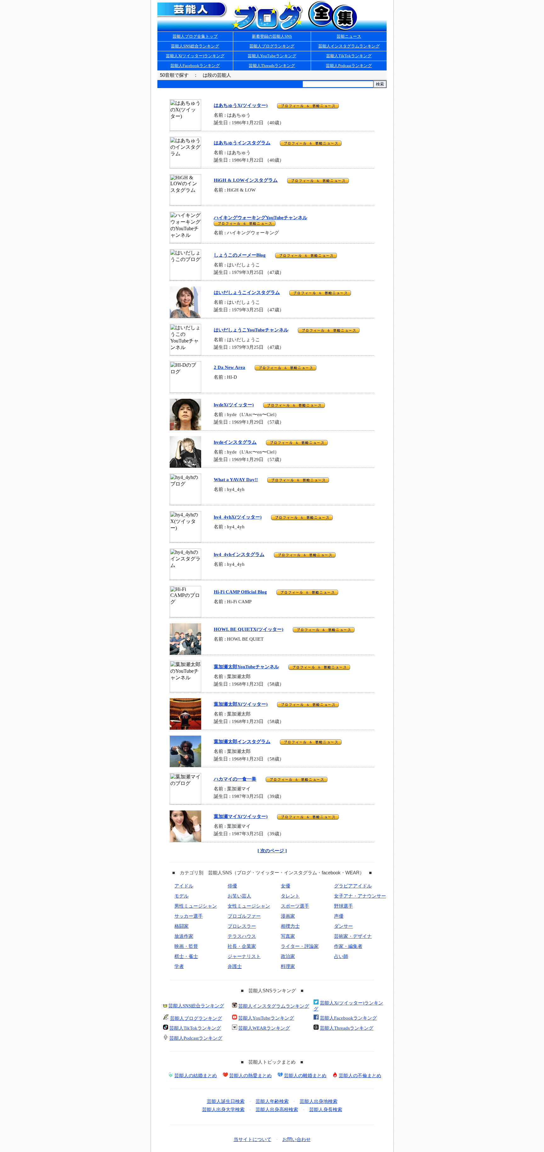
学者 (179, 966)
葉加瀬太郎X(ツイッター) (241, 704)
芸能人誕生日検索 (226, 1101)
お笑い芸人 (239, 896)
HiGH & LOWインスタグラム (246, 180)
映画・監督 (186, 946)
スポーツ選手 (295, 906)
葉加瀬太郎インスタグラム (242, 741)
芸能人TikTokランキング (348, 55)
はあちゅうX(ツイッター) (241, 105)
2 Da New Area (229, 367)
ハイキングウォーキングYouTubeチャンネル (260, 217)
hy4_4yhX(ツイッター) (238, 517)
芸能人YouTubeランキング (272, 55)
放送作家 (183, 936)
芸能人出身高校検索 (277, 1109)
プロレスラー (242, 926)
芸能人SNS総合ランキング (195, 46)
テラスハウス (242, 936)
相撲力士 (290, 926)
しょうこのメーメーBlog (240, 255)
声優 (338, 916)
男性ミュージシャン (195, 906)
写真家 (288, 936)
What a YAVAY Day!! (236, 479)
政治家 (288, 956)
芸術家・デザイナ (353, 936)
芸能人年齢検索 (272, 1101)
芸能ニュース (349, 36)
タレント (290, 896)
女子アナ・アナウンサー (360, 896)
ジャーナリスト (244, 956)
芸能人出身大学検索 (223, 1109)
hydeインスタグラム (235, 442)
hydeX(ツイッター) (234, 404)
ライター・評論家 (300, 946)
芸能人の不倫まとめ (360, 1075)
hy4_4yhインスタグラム (239, 554)
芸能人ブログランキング (271, 46)
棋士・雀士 (186, 956)
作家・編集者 (348, 946)
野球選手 (343, 906)
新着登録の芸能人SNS (272, 36)
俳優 (232, 885)
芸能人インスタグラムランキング (349, 46)
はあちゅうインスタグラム (242, 142)
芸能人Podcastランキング (349, 65)
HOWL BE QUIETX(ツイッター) (248, 629)
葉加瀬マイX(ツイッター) (241, 816)
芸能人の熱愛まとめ (250, 1075)
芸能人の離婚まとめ (305, 1075)
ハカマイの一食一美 (235, 779)
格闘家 (181, 926)
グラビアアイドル (353, 885)
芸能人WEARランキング (264, 1028)
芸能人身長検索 (325, 1109)
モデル (181, 896)
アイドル (183, 885)
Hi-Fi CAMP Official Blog (240, 591)
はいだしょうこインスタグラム (247, 292)
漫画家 (288, 916)
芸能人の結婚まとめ (195, 1075)
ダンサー (343, 926)
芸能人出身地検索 (318, 1101)
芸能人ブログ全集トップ (195, 36)
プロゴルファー (244, 916)
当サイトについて (252, 1139)
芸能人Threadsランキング (272, 65)
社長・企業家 (242, 946)
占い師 (341, 956)
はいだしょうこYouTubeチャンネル (251, 329)
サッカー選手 (188, 916)
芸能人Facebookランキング (195, 65)
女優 (285, 885)
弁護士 (235, 966)
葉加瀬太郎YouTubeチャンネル (246, 666)
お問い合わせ (296, 1139)
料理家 (288, 966)
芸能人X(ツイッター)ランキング (195, 55)
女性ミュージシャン (249, 906)
